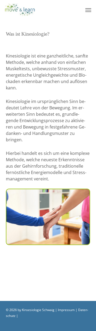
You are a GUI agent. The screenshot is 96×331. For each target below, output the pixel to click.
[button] (88, 10)
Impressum (66, 310)
